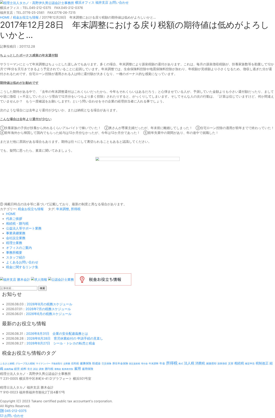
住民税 (75, 363)
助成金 (96, 363)
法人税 (189, 363)
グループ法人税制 (25, 363)
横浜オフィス (84, 2)
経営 (17, 368)
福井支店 (101, 2)
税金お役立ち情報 (31, 209)
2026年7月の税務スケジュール (48, 309)
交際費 (66, 363)
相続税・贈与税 (17, 223)
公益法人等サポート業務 (23, 228)
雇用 (77, 368)
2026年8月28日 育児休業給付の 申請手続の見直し (65, 338)
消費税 (200, 363)
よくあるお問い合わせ (22, 262)
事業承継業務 (15, 233)
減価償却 (211, 363)
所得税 (76, 209)
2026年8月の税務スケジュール (49, 304)
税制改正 (262, 363)
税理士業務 (14, 243)
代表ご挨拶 (14, 219)
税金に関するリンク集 (22, 267)
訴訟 (35, 368)
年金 (162, 363)
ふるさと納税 (7, 363)
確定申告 (250, 363)
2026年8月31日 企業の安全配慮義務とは (57, 333)
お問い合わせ (118, 2)
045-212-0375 (15, 411)
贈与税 (49, 368)
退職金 (57, 369)
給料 (23, 368)
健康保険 (85, 363)
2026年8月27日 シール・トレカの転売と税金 (61, 343)
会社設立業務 (15, 238)
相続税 (239, 363)
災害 (230, 363)
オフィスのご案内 (19, 248)
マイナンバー (43, 363)
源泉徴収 (222, 363)
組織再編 (8, 369)
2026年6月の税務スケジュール (48, 314)
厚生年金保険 (120, 363)
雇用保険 (87, 368)
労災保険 (106, 363)
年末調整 (62, 209)
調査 (41, 369)
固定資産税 (134, 363)
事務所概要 (14, 252)
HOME (11, 214)
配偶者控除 (67, 369)
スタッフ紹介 (15, 257)
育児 (29, 369)
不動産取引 (56, 363)
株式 (181, 363)
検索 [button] (42, 288)
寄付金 (144, 363)
